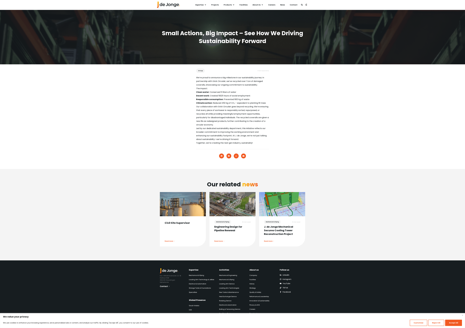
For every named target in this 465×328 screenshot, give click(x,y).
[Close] (462, 315)
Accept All (453, 323)
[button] (201, 4)
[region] (232, 320)
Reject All (436, 323)
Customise (418, 323)
